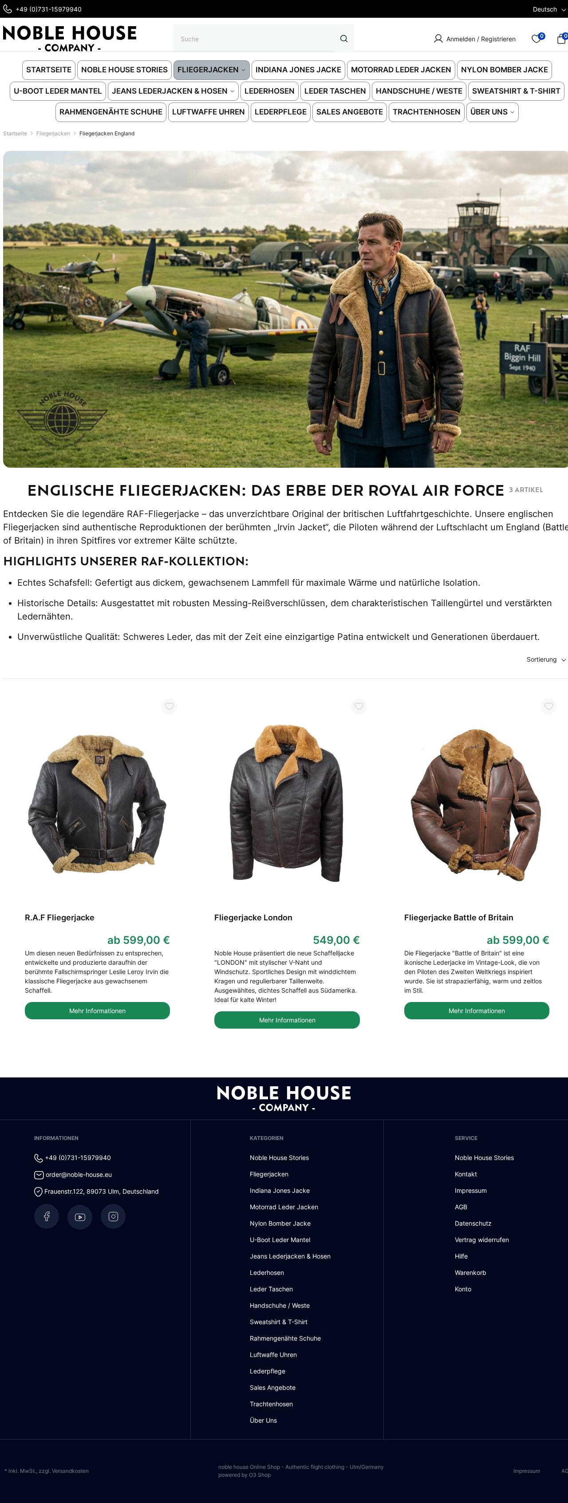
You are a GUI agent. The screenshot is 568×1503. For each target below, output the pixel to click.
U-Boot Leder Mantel (280, 1239)
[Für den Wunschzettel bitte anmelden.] (169, 706)
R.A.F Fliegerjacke (60, 917)
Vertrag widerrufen (482, 1239)
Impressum (471, 1190)
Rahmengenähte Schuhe (285, 1338)
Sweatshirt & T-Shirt (279, 1321)
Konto (463, 1289)
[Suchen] (344, 38)
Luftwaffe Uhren (273, 1354)
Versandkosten (70, 1470)
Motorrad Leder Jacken (284, 1207)
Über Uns (263, 1420)
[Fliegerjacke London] (287, 805)
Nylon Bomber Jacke (280, 1223)
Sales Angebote (273, 1387)
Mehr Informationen (97, 1010)
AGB (461, 1207)
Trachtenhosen (271, 1404)
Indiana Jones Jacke (280, 1190)
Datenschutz (473, 1223)
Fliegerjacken (269, 1174)
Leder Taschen (271, 1289)
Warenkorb (470, 1272)
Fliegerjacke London (253, 917)
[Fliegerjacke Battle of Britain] (477, 805)
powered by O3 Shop (244, 1474)
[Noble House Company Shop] (69, 38)
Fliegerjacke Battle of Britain (458, 917)
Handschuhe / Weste (280, 1305)
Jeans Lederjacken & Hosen (290, 1256)
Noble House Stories (279, 1157)
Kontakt (466, 1174)
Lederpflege (267, 1371)
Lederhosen (267, 1272)
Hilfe (461, 1256)
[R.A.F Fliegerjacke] (97, 805)
